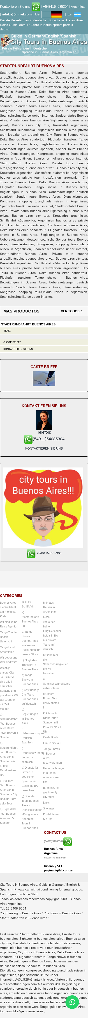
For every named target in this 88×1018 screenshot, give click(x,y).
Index (7, 330)
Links (46, 802)
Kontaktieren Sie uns (15, 6)
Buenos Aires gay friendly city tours (51, 792)
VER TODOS (70, 311)
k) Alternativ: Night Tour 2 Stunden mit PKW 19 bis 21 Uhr (52, 722)
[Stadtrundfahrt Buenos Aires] (44, 44)
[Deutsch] (51, 14)
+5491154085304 (55, 6)
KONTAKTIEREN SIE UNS (44, 448)
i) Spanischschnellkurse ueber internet (56, 684)
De (37, 14)
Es (70, 14)
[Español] (77, 14)
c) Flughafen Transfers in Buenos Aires (30, 665)
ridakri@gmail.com (17, 14)
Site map (48, 808)
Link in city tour (52, 743)
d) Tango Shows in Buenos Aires (30, 680)
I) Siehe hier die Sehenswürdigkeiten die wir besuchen (55, 664)
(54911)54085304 (53, 841)
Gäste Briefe (12, 342)
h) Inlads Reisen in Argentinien (50, 607)
